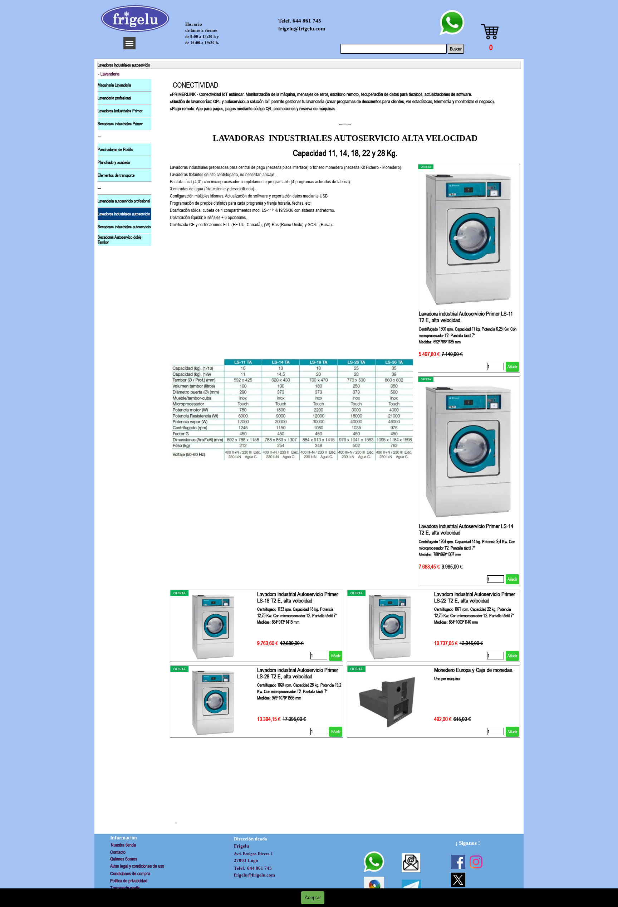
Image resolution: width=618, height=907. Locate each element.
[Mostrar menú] (129, 43)
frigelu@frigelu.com (301, 28)
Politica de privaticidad (128, 880)
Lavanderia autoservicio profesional (124, 201)
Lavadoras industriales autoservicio (124, 213)
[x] (458, 880)
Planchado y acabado (114, 162)
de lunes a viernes (201, 30)
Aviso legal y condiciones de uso (137, 866)
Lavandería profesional (114, 98)
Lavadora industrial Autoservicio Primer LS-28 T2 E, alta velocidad (297, 673)
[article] (469, 268)
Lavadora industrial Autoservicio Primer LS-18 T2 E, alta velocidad (297, 597)
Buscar (456, 49)
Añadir (512, 366)
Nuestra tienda (123, 845)
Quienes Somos (123, 859)
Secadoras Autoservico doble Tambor (119, 240)
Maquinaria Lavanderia (114, 85)
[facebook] (458, 862)
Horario (193, 24)
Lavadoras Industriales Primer (120, 110)
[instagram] (476, 862)
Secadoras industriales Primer (120, 123)
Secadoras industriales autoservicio (124, 226)
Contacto (118, 852)
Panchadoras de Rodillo (115, 149)
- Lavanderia (108, 74)
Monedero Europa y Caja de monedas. (474, 670)
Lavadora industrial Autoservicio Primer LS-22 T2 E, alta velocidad (474, 597)
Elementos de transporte (116, 175)
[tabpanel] (345, 119)
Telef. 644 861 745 (299, 21)
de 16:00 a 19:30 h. (202, 42)
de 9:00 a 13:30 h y (202, 36)
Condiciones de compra (130, 873)
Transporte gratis (124, 888)
